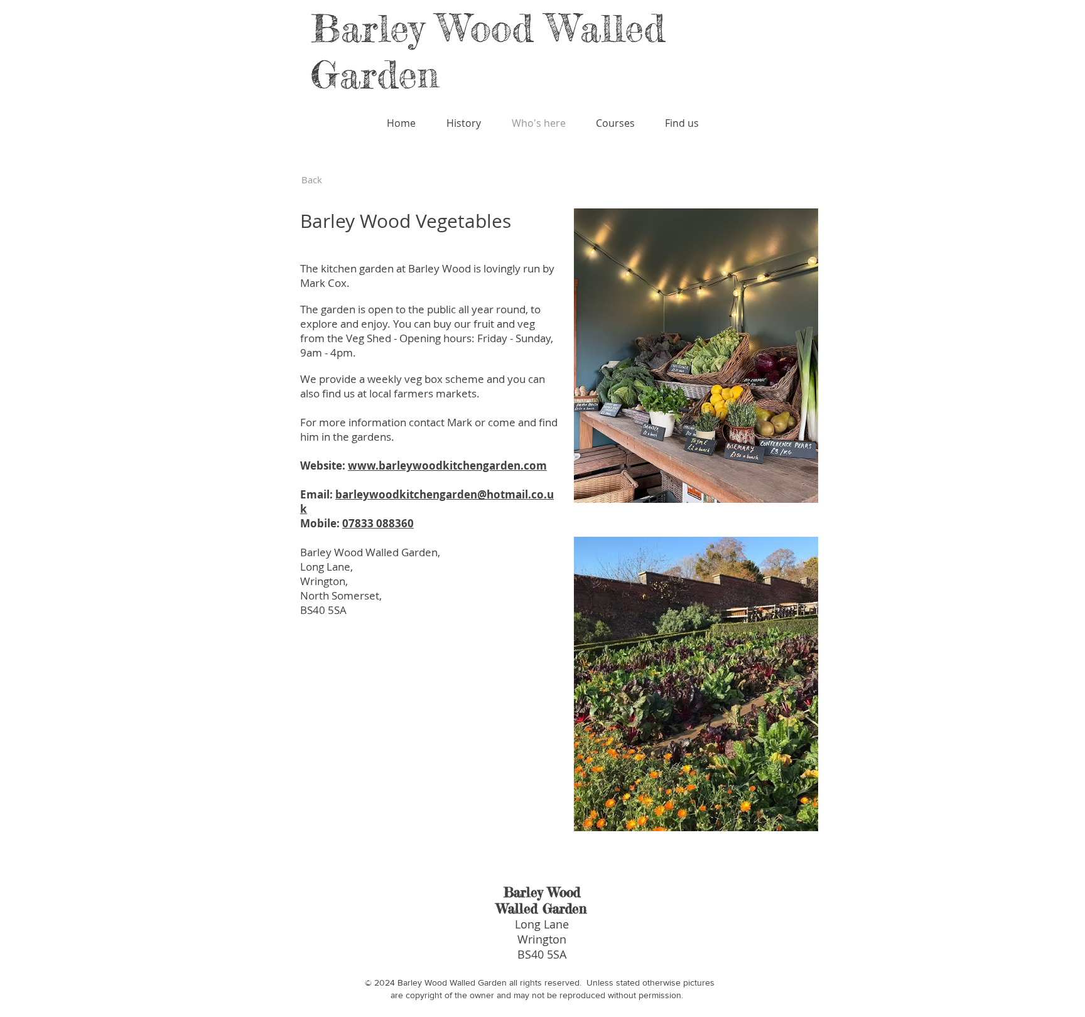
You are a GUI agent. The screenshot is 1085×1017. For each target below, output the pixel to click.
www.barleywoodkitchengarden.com (447, 465)
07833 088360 (378, 523)
